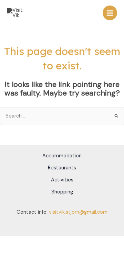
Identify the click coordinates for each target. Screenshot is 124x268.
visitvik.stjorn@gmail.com (78, 212)
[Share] (37, 241)
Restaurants (62, 168)
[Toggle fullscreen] (22, 241)
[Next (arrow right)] (22, 250)
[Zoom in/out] (7, 241)
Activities (62, 180)
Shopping (62, 192)
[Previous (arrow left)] (7, 250)
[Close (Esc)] (52, 241)
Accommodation (62, 156)
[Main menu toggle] (110, 12)
